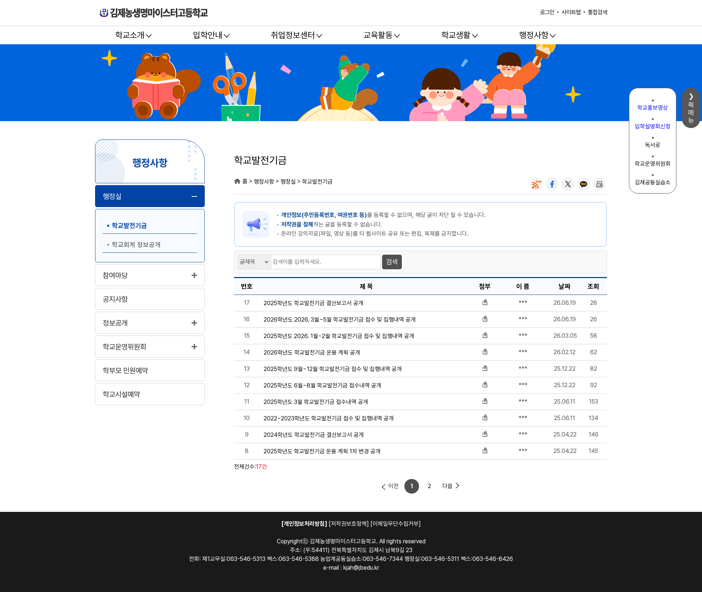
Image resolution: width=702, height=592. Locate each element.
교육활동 (378, 35)
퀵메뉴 (691, 112)
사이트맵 (571, 12)
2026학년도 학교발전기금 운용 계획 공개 (312, 353)
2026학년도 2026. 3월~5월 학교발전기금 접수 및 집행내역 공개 (340, 320)
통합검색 (597, 12)
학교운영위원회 (124, 346)
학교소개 (129, 35)
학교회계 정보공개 (136, 244)
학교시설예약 (121, 394)
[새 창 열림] (536, 184)
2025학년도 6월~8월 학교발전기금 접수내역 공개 (322, 386)
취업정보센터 (293, 35)
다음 (447, 486)
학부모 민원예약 (125, 370)
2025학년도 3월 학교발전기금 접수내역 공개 (316, 402)
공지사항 (115, 299)
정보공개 (115, 323)
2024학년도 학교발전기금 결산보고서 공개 (314, 435)
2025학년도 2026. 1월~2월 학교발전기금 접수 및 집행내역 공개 (339, 336)
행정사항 (533, 35)
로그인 (547, 12)
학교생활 (456, 35)
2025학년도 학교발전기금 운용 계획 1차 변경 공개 (322, 451)
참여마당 (115, 275)
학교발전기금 (129, 225)
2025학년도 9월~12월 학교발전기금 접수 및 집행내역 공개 (333, 369)
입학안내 (207, 35)
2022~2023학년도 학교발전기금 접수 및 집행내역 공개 (329, 418)
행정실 (112, 196)
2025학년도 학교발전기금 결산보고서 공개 (313, 303)
